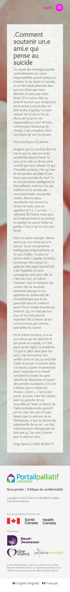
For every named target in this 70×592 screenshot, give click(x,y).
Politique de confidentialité (45, 489)
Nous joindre (15, 489)
